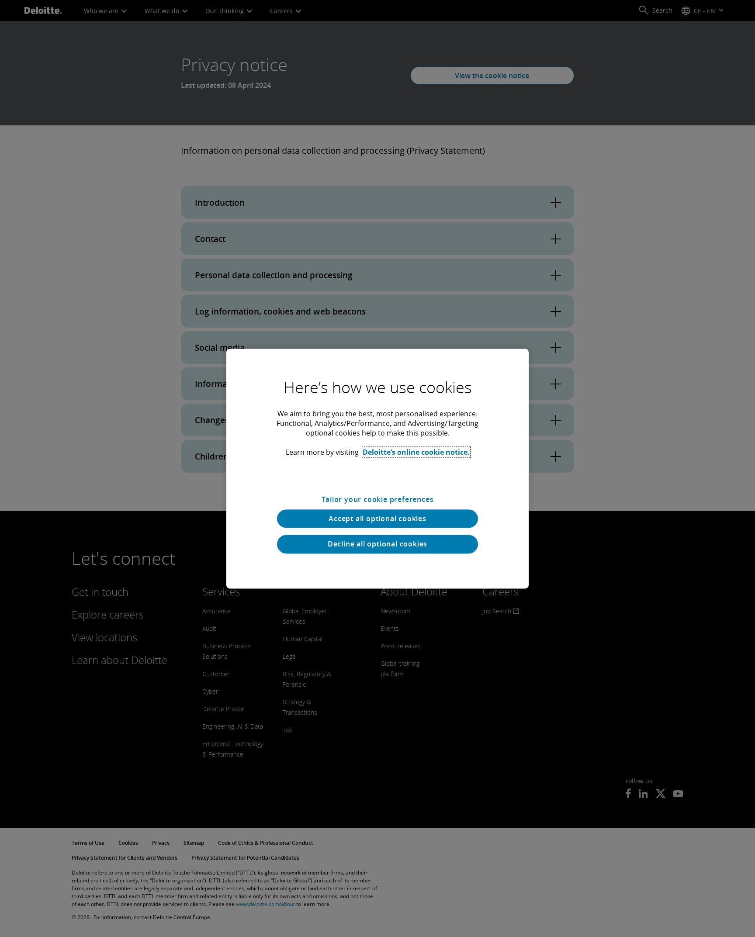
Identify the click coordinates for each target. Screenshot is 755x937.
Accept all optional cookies (377, 518)
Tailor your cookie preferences (378, 499)
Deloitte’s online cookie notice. (416, 452)
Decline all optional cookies (377, 544)
